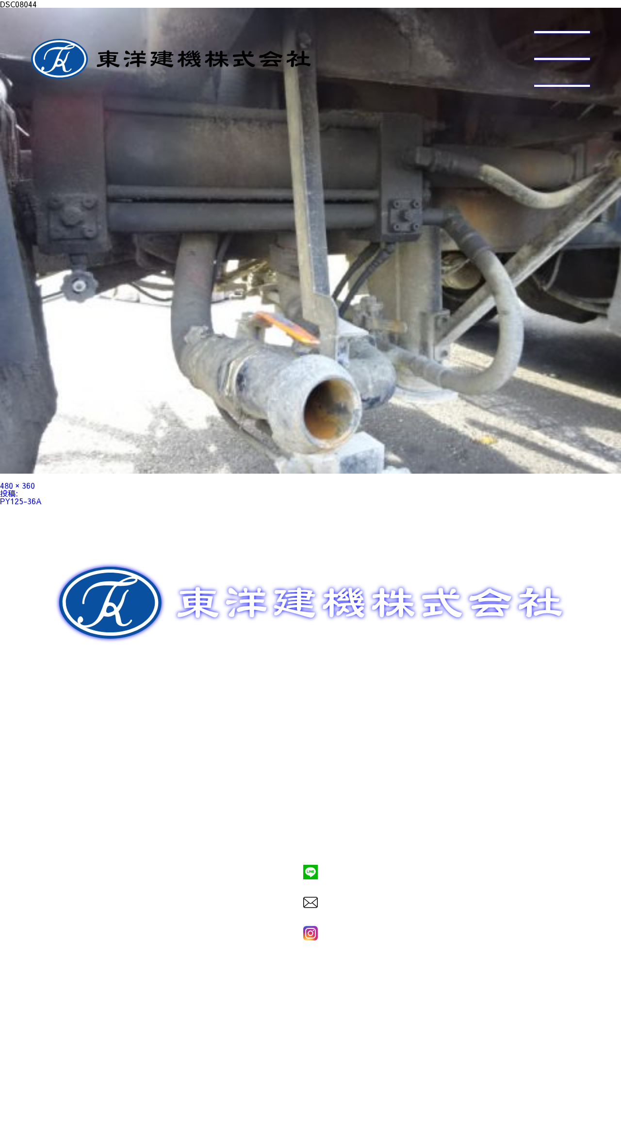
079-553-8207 (310, 838)
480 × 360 (17, 485)
